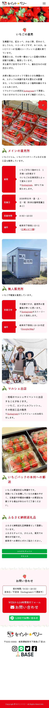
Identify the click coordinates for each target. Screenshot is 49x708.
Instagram (28, 90)
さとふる (24, 556)
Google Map (28, 328)
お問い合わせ (24, 605)
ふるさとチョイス (24, 551)
